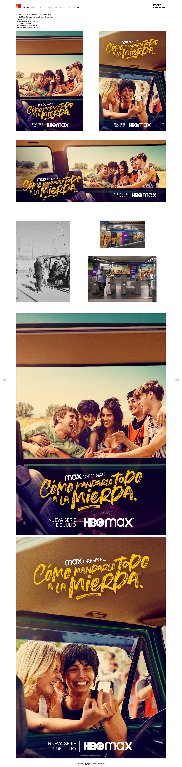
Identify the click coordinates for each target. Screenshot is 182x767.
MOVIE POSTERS (38, 8)
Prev (5, 379)
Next (177, 379)
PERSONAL (65, 8)
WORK (26, 8)
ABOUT (75, 8)
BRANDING (53, 8)
